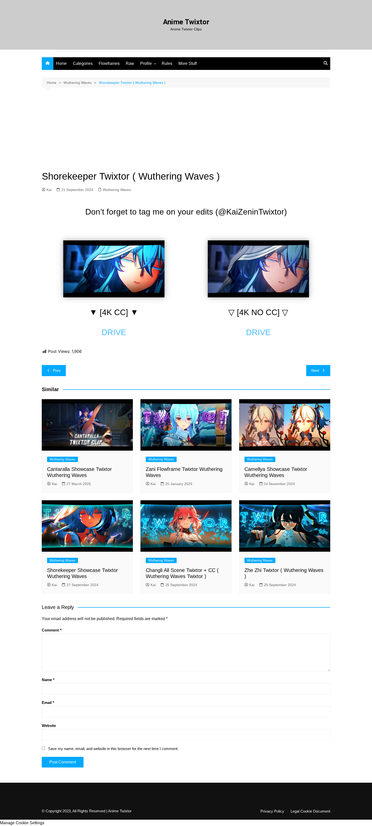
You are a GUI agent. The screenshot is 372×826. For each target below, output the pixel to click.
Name (48, 680)
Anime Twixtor (186, 22)
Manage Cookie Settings (22, 823)
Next (315, 370)
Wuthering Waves (117, 190)
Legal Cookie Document (310, 811)
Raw (130, 63)
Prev (57, 370)
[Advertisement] (186, 133)
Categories (83, 63)
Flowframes (109, 63)
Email (48, 702)
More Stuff (187, 63)
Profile (146, 63)
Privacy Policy (272, 811)
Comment (51, 630)
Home (61, 63)
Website (49, 725)
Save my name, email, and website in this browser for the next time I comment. (113, 748)
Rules (167, 63)
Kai (49, 190)
